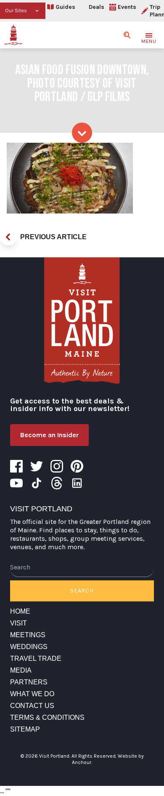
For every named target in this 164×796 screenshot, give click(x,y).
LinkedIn (77, 483)
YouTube (16, 483)
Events (127, 7)
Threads (56, 483)
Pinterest (77, 466)
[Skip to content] (82, 133)
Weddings (29, 646)
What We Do (32, 693)
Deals (96, 7)
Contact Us (32, 705)
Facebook (16, 466)
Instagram (56, 466)
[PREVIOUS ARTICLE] (8, 237)
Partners (29, 682)
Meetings (27, 634)
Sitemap (25, 729)
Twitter (36, 466)
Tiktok (36, 483)
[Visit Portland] (13, 34)
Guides (65, 7)
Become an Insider (49, 435)
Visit (18, 623)
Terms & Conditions (47, 717)
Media (21, 670)
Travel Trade (35, 658)
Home (20, 611)
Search (81, 590)
